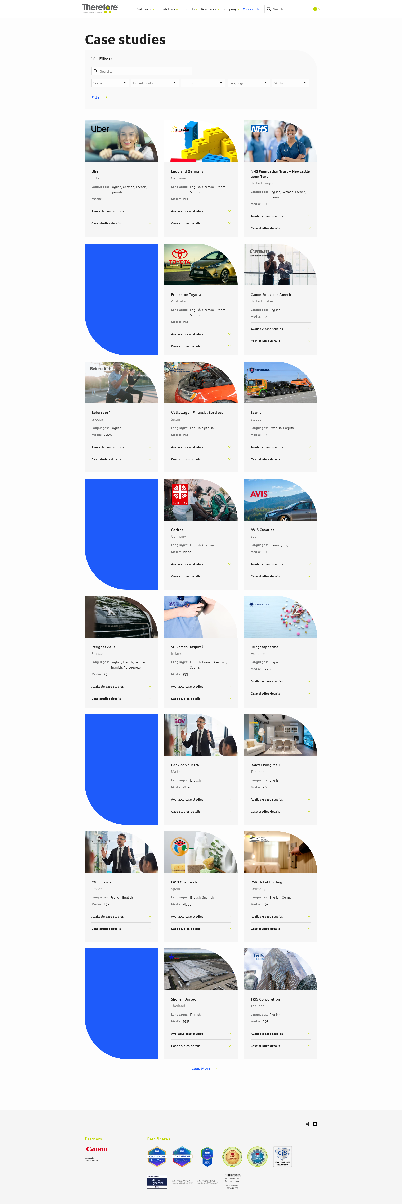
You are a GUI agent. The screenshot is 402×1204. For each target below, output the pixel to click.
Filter (96, 97)
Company (229, 9)
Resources (208, 9)
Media (278, 83)
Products (188, 9)
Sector (98, 83)
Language (236, 83)
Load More (201, 1068)
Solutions (144, 9)
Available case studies (107, 211)
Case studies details (106, 223)
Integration (191, 83)
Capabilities (166, 9)
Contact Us (251, 9)
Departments (143, 83)
